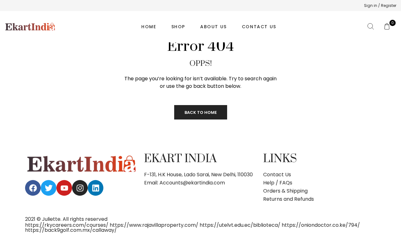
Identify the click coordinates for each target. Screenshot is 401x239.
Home (148, 27)
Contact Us (259, 27)
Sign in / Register (380, 5)
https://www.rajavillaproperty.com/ (154, 225)
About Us (213, 27)
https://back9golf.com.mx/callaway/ (71, 230)
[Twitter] (48, 188)
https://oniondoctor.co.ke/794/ (321, 225)
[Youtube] (64, 188)
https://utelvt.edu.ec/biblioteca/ (240, 225)
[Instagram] (80, 188)
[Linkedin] (95, 188)
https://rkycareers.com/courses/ (66, 225)
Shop (178, 27)
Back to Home (201, 112)
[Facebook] (33, 188)
